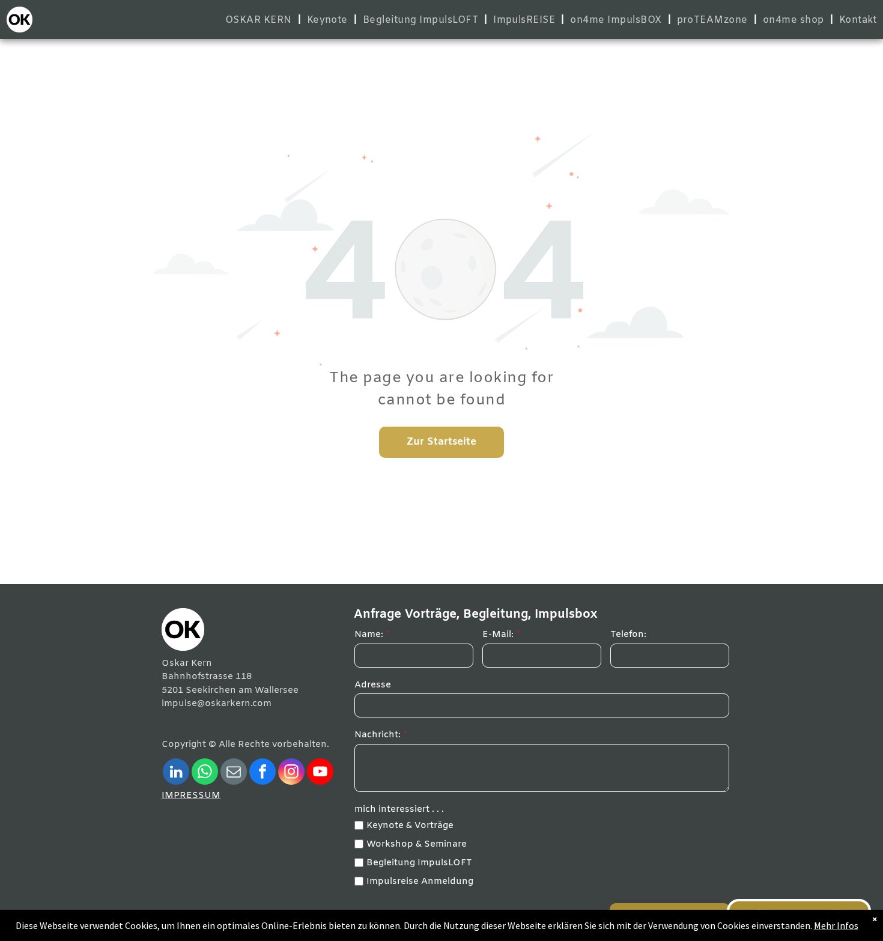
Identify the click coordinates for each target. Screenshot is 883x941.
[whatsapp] (205, 773)
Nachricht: (377, 735)
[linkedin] (176, 773)
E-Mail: (498, 635)
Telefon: (628, 635)
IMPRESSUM (191, 796)
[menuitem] (260, 20)
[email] (233, 773)
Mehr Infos (836, 925)
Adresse (372, 685)
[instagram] (291, 773)
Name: (368, 635)
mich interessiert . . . (399, 809)
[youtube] (320, 773)
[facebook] (262, 773)
